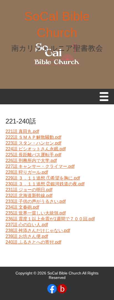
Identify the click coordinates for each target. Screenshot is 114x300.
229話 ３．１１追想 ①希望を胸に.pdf (43, 178)
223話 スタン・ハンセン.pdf (33, 143)
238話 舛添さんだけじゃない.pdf (38, 230)
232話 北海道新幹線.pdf (29, 195)
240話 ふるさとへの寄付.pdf (33, 242)
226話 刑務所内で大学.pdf (31, 160)
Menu (105, 97)
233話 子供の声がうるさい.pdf (36, 201)
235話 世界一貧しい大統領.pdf (36, 213)
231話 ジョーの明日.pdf (29, 189)
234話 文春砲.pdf (22, 207)
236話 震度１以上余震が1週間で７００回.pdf (50, 218)
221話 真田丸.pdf (22, 131)
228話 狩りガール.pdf (27, 172)
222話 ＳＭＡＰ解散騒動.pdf (33, 137)
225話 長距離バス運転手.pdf (33, 154)
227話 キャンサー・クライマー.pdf (40, 166)
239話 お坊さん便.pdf (27, 236)
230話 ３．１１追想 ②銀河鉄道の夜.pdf (45, 183)
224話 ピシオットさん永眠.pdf (36, 149)
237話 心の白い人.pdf (27, 224)
